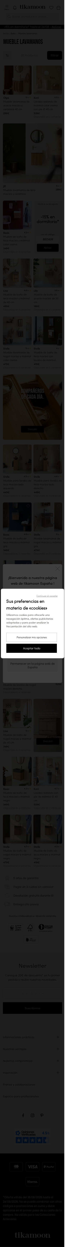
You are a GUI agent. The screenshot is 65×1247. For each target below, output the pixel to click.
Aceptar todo (30, 648)
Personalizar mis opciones (30, 637)
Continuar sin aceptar (45, 596)
